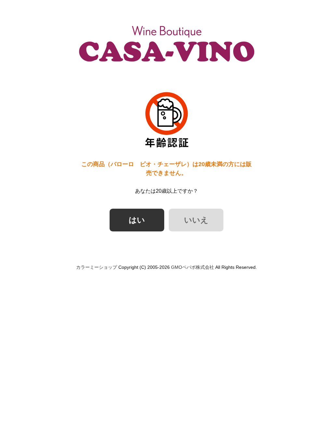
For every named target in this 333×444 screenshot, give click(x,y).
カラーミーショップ (96, 267)
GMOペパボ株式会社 (192, 267)
